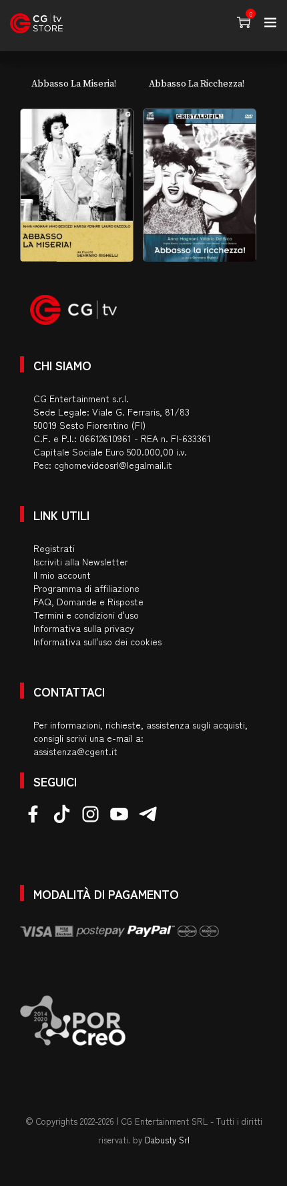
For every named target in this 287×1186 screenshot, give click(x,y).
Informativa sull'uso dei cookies (97, 641)
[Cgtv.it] (36, 23)
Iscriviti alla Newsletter (80, 561)
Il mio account (62, 574)
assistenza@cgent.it (75, 751)
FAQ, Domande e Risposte (88, 601)
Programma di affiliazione (86, 588)
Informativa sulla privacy (83, 628)
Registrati (54, 548)
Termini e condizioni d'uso (86, 614)
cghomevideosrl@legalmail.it (113, 464)
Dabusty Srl (167, 1139)
